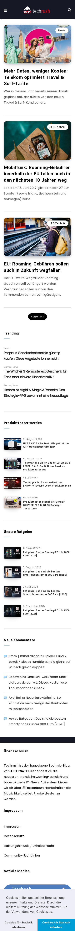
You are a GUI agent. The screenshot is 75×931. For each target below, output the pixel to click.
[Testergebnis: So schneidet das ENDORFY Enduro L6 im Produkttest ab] (12, 483)
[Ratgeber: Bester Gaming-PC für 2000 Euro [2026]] (12, 553)
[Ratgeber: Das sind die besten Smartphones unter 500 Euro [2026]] (12, 572)
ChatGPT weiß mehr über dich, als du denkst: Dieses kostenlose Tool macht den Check (38, 682)
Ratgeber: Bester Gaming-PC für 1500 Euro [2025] (46, 612)
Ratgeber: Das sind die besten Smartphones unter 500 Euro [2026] (45, 573)
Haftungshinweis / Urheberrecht (29, 846)
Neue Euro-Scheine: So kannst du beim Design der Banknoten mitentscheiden (38, 703)
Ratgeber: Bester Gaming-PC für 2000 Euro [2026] (46, 554)
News (61, 30)
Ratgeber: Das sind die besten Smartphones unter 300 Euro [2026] (45, 593)
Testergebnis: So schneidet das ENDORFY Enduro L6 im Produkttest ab (47, 484)
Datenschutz (14, 836)
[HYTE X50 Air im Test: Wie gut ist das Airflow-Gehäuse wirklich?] (12, 444)
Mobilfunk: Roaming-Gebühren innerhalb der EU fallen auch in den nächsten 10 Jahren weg (37, 174)
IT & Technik (57, 127)
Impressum (13, 826)
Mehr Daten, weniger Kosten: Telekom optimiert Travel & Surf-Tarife (36, 77)
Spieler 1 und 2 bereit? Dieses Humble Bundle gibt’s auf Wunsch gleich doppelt (40, 662)
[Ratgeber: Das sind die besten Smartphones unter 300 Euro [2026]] (12, 591)
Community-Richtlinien (22, 855)
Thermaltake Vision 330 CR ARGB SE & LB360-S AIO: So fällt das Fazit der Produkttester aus (46, 466)
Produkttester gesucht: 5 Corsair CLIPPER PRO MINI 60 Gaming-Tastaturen (44, 505)
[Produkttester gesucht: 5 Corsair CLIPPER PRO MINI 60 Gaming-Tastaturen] (12, 502)
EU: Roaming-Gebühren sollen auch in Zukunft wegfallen (36, 267)
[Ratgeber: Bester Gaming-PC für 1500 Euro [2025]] (12, 611)
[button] (54, 912)
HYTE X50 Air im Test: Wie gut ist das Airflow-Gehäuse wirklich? (46, 445)
